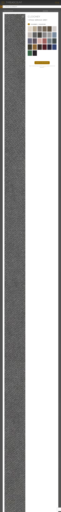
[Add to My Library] (23, 16)
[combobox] (33, 6)
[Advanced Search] (1, 6)
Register (44, 65)
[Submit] (4, 6)
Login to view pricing (42, 62)
